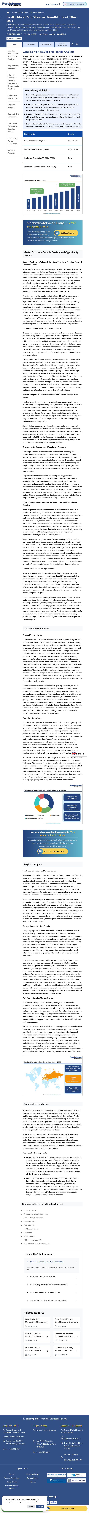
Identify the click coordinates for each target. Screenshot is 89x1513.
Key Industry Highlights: (13, 66)
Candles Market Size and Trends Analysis (13, 55)
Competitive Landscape (13, 115)
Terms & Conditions (11, 1478)
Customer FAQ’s (32, 1474)
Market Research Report (11, 1487)
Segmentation (30, 44)
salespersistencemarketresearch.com (46, 1418)
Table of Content (46, 44)
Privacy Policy (32, 1478)
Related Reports (11, 151)
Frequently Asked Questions (12, 141)
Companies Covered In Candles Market (13, 127)
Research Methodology (62, 44)
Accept (40, 1507)
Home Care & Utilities (20, 12)
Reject (31, 1507)
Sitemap (33, 1482)
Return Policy (12, 1482)
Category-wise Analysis (13, 96)
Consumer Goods (14, 38)
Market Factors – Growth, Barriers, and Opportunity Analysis (13, 82)
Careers (12, 1474)
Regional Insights (11, 106)
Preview (14, 44)
